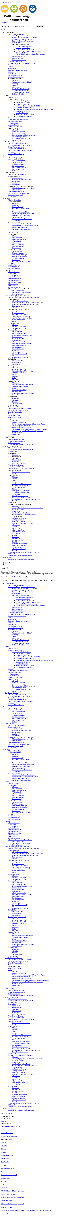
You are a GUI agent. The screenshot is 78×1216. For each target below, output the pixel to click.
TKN (2, 1184)
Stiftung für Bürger (14, 287)
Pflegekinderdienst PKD (19, 354)
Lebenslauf (15, 537)
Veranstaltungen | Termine (20, 386)
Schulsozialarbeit (17, 347)
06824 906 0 (4, 1121)
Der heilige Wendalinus (23, 48)
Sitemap (22, 1210)
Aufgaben (15, 80)
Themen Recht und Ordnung (17, 174)
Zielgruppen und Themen (19, 369)
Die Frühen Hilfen (17, 361)
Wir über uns (16, 311)
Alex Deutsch (16, 525)
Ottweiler (4, 1146)
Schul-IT (15, 482)
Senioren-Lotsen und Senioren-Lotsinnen (24, 135)
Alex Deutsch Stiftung (19, 549)
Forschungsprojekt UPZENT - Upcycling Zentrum (27, 431)
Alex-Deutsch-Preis (18, 530)
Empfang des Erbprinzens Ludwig (26, 53)
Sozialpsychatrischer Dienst (20, 208)
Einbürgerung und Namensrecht (21, 179)
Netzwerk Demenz (17, 403)
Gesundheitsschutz (17, 207)
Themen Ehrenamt (14, 272)
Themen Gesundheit (14, 200)
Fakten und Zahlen (14, 415)
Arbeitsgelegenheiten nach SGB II (22, 426)
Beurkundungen (17, 340)
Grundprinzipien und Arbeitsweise (22, 371)
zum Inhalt (8, 2)
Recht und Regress (14, 268)
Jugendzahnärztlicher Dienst (20, 212)
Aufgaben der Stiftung (19, 518)
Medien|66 (11, 285)
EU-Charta (15, 87)
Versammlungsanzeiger (23, 102)
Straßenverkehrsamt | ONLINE (25, 114)
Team (14, 480)
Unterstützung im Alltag (19, 137)
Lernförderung (16, 260)
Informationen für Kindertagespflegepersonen (25, 304)
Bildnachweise (28, 1210)
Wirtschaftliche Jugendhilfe (20, 357)
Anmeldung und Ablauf (19, 373)
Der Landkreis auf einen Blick (21, 472)
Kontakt (10, 118)
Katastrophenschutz (14, 184)
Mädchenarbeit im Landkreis (20, 90)
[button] (39, 29)
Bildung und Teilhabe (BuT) (20, 246)
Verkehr (14, 171)
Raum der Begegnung (18, 521)
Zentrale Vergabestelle (15, 412)
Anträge (14, 183)
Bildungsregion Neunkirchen (21, 490)
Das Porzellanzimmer (18, 56)
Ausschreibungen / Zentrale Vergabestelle (20, 444)
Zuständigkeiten (17, 178)
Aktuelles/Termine (13, 277)
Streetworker (16, 352)
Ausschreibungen (13, 125)
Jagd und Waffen (17, 181)
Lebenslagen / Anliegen (15, 121)
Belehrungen (16, 205)
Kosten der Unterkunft (19, 239)
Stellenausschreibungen (15, 126)
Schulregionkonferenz (18, 487)
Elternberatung (16, 362)
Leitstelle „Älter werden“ (8, 1194)
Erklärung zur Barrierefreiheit (42, 1210)
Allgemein (15, 130)
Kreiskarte (11, 263)
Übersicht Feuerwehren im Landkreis (23, 188)
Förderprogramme (17, 489)
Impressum (11, 1210)
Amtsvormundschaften (19, 333)
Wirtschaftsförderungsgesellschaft (18, 410)
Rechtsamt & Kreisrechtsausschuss (18, 193)
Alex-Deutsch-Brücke (18, 532)
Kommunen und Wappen (15, 61)
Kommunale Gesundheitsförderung (22, 219)
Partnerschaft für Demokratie (20, 326)
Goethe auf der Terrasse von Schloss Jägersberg (30, 54)
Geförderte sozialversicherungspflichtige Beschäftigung (28, 424)
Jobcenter (11, 436)
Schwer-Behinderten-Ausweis (21, 138)
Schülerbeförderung (18, 258)
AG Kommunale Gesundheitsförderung (24, 224)
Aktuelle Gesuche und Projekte (21, 292)
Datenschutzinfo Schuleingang (21, 215)
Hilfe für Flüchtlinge (18, 244)
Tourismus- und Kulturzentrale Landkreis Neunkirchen (24, 552)
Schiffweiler (4, 1158)
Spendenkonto (16, 533)
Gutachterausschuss (14, 443)
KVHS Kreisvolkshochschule (21, 497)
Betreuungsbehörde (14, 266)
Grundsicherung (17, 248)
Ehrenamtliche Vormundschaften (22, 335)
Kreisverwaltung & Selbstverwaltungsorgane (21, 63)
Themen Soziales (13, 232)
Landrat (10, 72)
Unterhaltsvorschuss (18, 349)
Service (14, 308)
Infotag (14, 388)
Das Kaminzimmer (17, 58)
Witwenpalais (16, 43)
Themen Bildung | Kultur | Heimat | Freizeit (21, 468)
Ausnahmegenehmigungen (20, 167)
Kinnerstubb (16, 364)
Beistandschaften (17, 337)
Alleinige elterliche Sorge (19, 342)
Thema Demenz (17, 395)
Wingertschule (16, 511)
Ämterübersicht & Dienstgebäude (18, 119)
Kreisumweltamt (13, 451)
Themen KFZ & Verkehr (15, 157)
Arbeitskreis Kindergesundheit (21, 229)
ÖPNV (10, 414)
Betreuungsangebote (18, 306)
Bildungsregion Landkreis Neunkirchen (13, 1197)
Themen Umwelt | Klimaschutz (17, 448)
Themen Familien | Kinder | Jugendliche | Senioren (23, 297)
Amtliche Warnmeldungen (16, 154)
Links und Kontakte (18, 94)
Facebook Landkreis (7, 1133)
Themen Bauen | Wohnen (16, 439)
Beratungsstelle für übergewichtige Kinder (25, 225)
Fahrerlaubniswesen (18, 169)
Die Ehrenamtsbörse (18, 290)
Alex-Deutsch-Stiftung (7, 1168)
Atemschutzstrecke (17, 190)
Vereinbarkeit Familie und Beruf (21, 82)
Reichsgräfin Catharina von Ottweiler (23, 39)
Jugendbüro (15, 350)
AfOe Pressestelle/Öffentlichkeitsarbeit (20, 145)
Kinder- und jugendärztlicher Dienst (23, 213)
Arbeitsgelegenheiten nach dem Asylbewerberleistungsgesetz (30, 429)
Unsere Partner (16, 434)
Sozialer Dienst (16, 210)
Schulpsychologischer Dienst (21, 492)
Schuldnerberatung (14, 265)
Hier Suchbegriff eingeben (10, 26)
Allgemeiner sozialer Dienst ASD (22, 343)
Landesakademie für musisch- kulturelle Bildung (26, 499)
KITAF (14, 355)
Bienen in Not (16, 460)
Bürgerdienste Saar (6, 1207)
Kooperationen (16, 391)
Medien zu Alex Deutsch (19, 543)
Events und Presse (17, 432)
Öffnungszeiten (13, 123)
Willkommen (16, 398)
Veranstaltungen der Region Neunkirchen (20, 150)
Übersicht (15, 236)
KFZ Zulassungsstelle (18, 160)
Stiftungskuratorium (18, 520)
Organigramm (12, 68)
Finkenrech (11, 554)
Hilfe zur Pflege (17, 237)
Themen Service (13, 97)
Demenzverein (5, 1178)
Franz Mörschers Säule (19, 60)
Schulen (14, 479)
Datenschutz (12, 196)
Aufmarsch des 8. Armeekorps (25, 49)
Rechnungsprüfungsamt (15, 195)
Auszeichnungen (17, 538)
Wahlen (10, 66)
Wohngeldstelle (16, 241)
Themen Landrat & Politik (16, 34)
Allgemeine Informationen (20, 301)
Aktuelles (15, 379)
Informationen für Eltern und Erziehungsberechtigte (27, 302)
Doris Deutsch (16, 528)
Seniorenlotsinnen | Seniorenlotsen (22, 384)
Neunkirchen (5, 1142)
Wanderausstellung (17, 540)
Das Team (15, 374)
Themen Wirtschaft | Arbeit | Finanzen (19, 408)
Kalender (11, 152)
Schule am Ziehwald (18, 509)
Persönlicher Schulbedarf (19, 256)
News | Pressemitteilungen (16, 147)
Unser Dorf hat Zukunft (15, 465)
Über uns (15, 420)
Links (14, 378)
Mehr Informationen (18, 294)
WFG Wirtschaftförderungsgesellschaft (12, 1204)
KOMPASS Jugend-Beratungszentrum (12, 1191)
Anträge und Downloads (19, 328)
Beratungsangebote (18, 338)
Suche (14, 577)
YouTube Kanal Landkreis (9, 1136)
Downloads (15, 376)
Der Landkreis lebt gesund (9, 1175)
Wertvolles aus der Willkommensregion (20, 555)
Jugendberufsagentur (18, 320)
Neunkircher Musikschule (20, 501)
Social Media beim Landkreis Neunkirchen (21, 559)
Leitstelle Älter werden (19, 133)
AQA (2, 1171)
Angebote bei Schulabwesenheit (21, 318)
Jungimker (15, 461)
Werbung (15, 84)
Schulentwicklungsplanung (20, 485)
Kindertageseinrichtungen (20, 496)
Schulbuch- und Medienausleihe (21, 484)
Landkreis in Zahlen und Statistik (18, 70)
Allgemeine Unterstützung (20, 314)
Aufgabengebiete (17, 251)
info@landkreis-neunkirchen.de (10, 1126)
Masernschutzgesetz (18, 220)
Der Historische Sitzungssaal (24, 46)
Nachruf (14, 526)
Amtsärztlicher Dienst (18, 217)
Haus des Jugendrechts (19, 345)
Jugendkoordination (18, 313)
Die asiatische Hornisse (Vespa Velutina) (20, 449)
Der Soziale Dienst (17, 140)
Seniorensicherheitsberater (16, 191)
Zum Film (15, 542)
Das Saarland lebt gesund (19, 227)
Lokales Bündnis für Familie (20, 89)
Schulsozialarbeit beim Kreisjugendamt (24, 514)
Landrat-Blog (12, 73)
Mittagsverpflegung (18, 253)
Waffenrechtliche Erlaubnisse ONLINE (28, 106)
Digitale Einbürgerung (22, 104)
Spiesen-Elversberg (7, 1155)
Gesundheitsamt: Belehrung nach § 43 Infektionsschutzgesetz (34, 109)
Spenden (14, 550)
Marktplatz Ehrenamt (14, 278)
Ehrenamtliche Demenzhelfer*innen (23, 393)
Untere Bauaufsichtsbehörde (16, 441)
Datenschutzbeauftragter (15, 77)
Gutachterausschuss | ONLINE (25, 107)
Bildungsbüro (12, 502)
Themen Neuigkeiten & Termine (18, 143)
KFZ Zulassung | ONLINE (24, 116)
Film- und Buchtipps (18, 463)
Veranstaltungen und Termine (21, 92)
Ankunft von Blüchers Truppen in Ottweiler (29, 51)
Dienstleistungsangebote (19, 422)
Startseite (7, 562)
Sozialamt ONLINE (22, 113)
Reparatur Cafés (17, 275)
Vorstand (15, 402)
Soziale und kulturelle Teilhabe (21, 261)
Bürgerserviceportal (18, 166)
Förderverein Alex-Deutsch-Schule (22, 523)
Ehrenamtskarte (13, 284)
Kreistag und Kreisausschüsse (17, 65)
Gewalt (14, 85)
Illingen (3, 1149)
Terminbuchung (17, 162)
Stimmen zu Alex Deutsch (20, 547)
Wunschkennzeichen (18, 164)
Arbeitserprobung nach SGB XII (22, 427)
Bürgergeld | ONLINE (23, 111)
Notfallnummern (13, 405)
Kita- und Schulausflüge (19, 255)
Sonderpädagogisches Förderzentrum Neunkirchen (27, 508)
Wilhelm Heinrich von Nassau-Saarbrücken (25, 37)
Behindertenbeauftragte (15, 75)
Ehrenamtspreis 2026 (14, 280)
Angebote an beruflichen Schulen (22, 316)
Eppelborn (4, 1152)
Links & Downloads (14, 282)
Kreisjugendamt (17, 331)
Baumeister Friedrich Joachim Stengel (23, 41)
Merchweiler (5, 1162)
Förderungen (16, 455)
